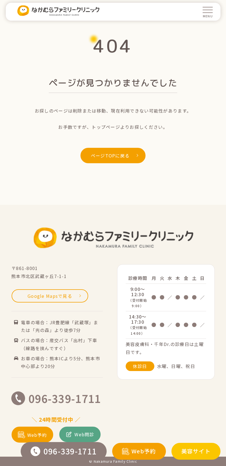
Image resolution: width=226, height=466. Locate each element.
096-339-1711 (70, 451)
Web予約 (143, 451)
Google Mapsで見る (50, 296)
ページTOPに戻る (110, 155)
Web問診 (84, 434)
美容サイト (196, 451)
